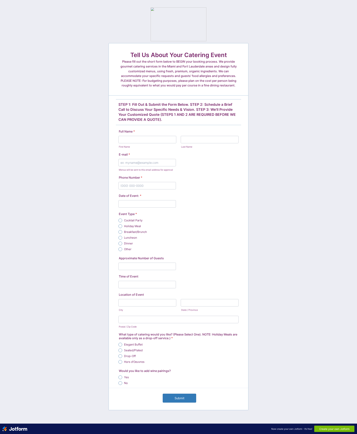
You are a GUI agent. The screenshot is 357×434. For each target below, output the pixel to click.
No (126, 383)
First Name (124, 146)
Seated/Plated (133, 350)
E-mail (124, 154)
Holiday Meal (132, 226)
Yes (126, 377)
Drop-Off (130, 356)
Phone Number (130, 177)
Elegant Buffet (133, 344)
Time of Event (128, 276)
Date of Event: (130, 196)
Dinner (128, 243)
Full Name (127, 131)
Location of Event (131, 294)
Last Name (186, 146)
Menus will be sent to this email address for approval (146, 169)
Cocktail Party (133, 220)
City (121, 310)
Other (127, 249)
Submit (179, 398)
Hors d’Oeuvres (134, 362)
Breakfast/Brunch (135, 232)
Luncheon (130, 237)
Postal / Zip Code (128, 326)
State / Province (189, 310)
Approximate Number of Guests (141, 258)
